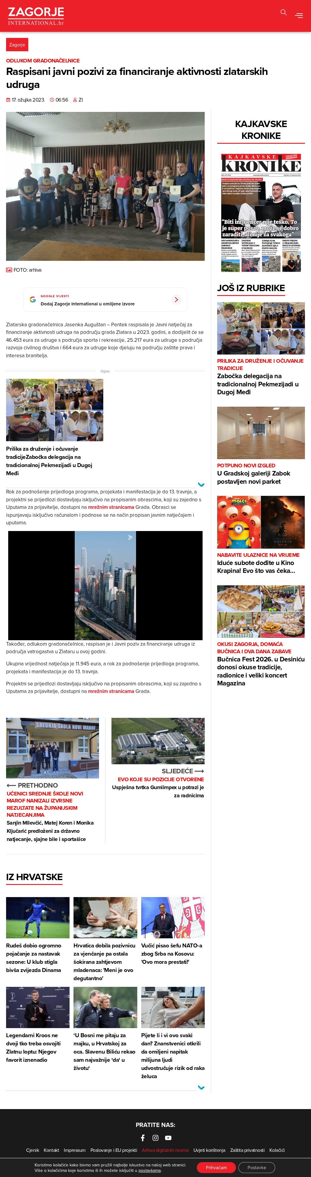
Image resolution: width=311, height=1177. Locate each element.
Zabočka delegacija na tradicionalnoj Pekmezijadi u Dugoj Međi (260, 377)
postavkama (149, 1170)
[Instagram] (155, 1138)
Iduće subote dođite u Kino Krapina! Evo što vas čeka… (258, 564)
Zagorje (17, 44)
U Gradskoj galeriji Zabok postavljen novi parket (253, 474)
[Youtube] (168, 1138)
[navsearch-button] (283, 13)
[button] (299, 16)
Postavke (257, 1167)
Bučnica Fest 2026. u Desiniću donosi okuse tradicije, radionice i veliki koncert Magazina (261, 664)
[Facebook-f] (142, 1138)
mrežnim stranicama (111, 507)
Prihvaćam (216, 1167)
